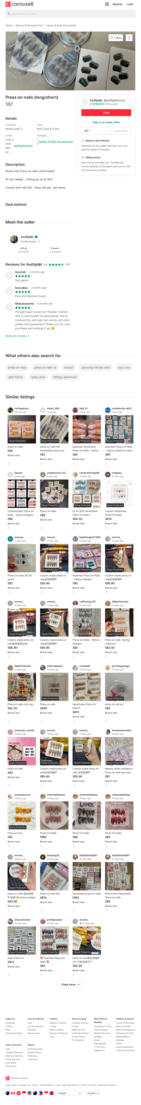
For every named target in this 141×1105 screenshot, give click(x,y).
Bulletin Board (34, 1052)
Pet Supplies (78, 1040)
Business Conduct (107, 1085)
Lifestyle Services (14, 1052)
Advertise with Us (70, 1085)
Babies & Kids (78, 1029)
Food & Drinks (78, 1036)
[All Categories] (107, 4)
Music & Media (123, 1026)
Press (35, 1085)
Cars (30, 1023)
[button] (45, 242)
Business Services (14, 1056)
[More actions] (129, 37)
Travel (119, 1043)
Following (32, 1056)
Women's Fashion (58, 1023)
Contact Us (24, 1085)
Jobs (8, 1049)
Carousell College (14, 1033)
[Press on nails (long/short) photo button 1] (70, 61)
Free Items (33, 1059)
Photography (100, 1043)
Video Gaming (100, 1029)
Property (32, 1029)
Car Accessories (35, 1026)
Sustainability (46, 1085)
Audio (97, 1040)
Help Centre (11, 1085)
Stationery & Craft (124, 1033)
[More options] (9, 463)
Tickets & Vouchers (125, 1050)
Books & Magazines (125, 1029)
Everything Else (35, 1049)
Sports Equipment (124, 1047)
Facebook (10, 1023)
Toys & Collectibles (125, 1023)
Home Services (13, 1059)
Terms (84, 1085)
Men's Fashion (57, 1029)
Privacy (93, 1085)
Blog (8, 1029)
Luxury (53, 1026)
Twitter (9, 1026)
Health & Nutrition (80, 1033)
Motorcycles (34, 1033)
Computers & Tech (103, 1026)
